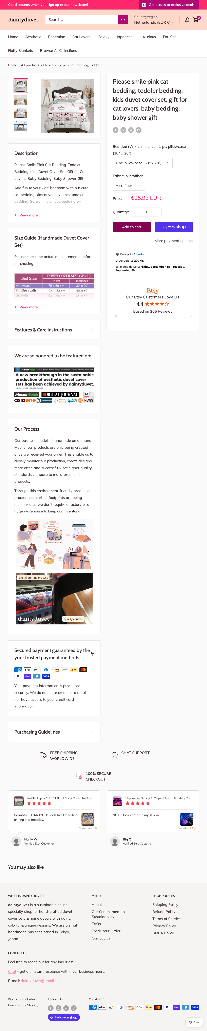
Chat (12, 971)
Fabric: (128, 176)
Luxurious (148, 36)
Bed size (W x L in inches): (149, 150)
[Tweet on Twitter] (131, 129)
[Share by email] (139, 129)
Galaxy (104, 36)
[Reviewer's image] (87, 822)
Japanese (125, 36)
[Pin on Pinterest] (123, 129)
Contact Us (101, 938)
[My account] (187, 19)
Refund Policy (163, 911)
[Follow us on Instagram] (58, 1008)
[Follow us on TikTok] (74, 1008)
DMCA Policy (163, 933)
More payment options (174, 240)
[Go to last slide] (5, 821)
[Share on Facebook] (115, 129)
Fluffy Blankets (20, 50)
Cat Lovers (81, 36)
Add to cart (132, 227)
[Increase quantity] (157, 212)
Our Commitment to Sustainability (108, 914)
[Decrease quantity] (135, 212)
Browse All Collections (58, 50)
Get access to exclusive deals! (172, 4)
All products (30, 65)
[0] (195, 19)
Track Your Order (106, 931)
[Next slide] (202, 821)
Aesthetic (33, 36)
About (97, 904)
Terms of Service (166, 918)
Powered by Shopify (23, 1005)
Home (13, 36)
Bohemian (56, 36)
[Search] (123, 19)
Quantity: (121, 212)
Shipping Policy (165, 904)
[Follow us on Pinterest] (66, 1008)
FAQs (96, 923)
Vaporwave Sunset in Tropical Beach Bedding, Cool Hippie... (159, 798)
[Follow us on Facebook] (51, 1008)
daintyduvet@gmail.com (41, 980)
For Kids (169, 36)
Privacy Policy (164, 925)
